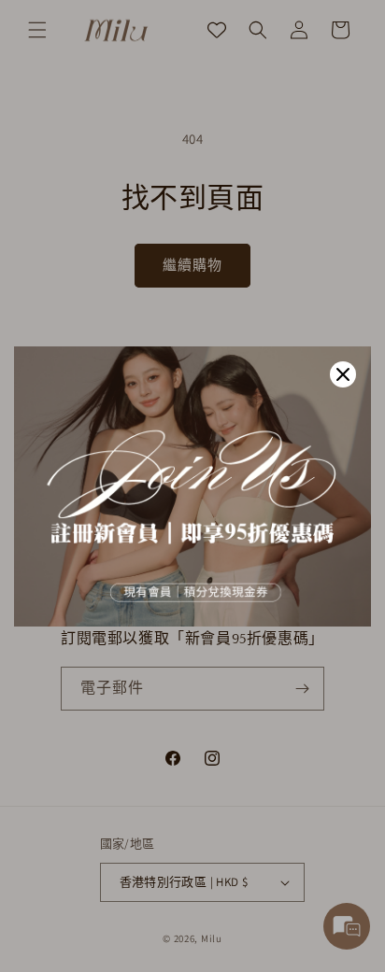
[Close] (343, 374)
